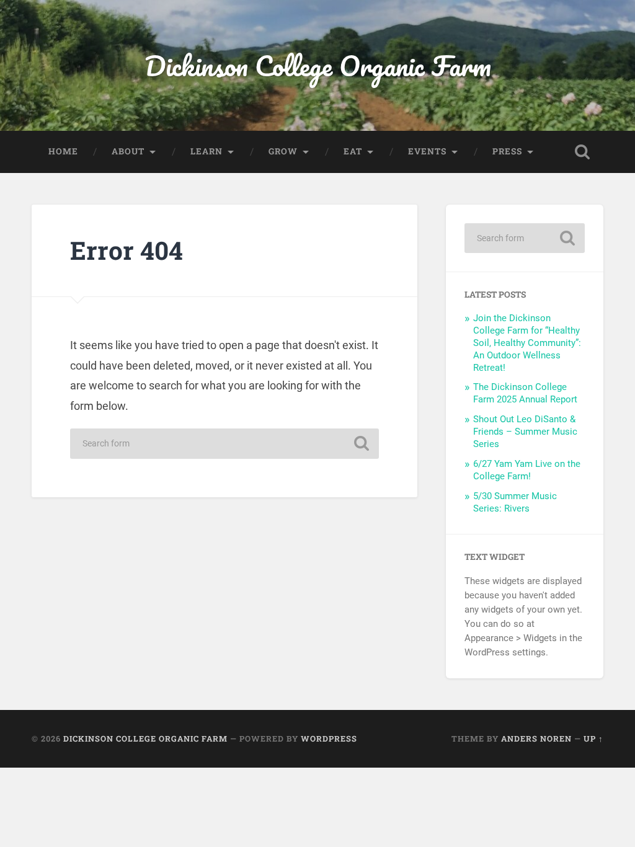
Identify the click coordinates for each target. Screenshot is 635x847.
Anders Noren (536, 738)
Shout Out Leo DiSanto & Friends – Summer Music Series (525, 432)
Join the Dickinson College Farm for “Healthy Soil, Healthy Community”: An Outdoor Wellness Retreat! (527, 343)
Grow (283, 151)
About (128, 151)
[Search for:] (224, 443)
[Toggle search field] (582, 152)
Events (427, 151)
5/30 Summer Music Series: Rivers (515, 502)
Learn (206, 151)
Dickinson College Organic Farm (317, 65)
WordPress (329, 738)
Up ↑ (593, 738)
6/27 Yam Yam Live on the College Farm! (526, 470)
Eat (353, 151)
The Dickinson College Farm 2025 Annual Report (525, 393)
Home (63, 151)
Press (507, 151)
